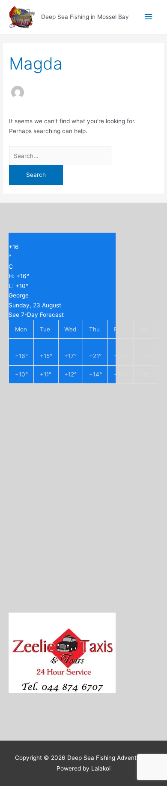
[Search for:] (60, 155)
